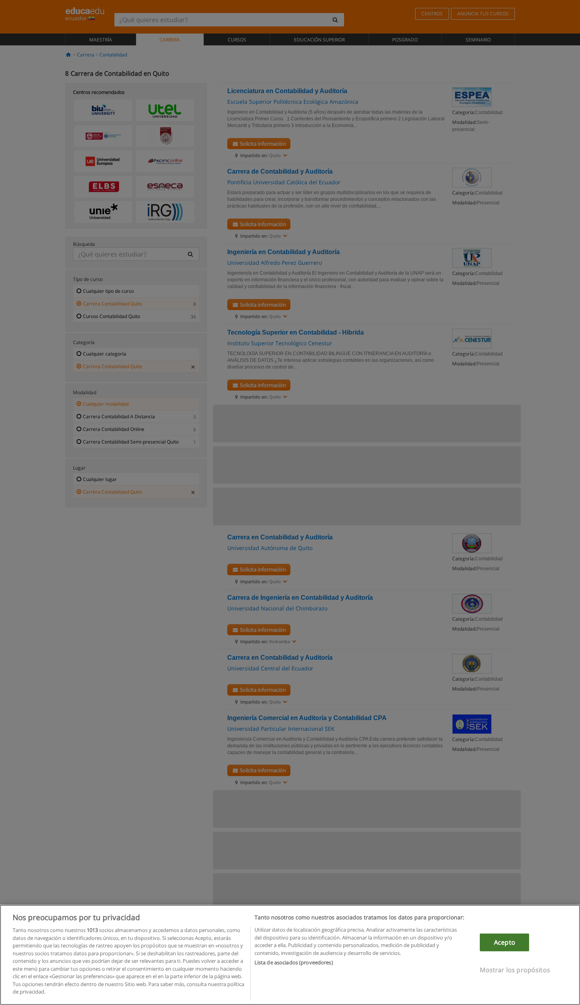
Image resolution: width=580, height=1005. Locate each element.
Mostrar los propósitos (515, 970)
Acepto (504, 942)
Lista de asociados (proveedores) (293, 962)
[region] (290, 955)
